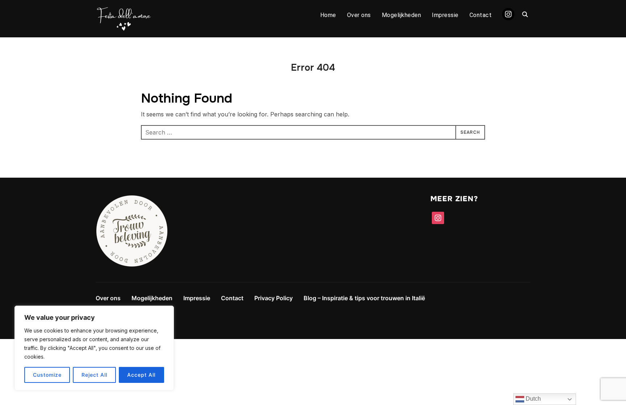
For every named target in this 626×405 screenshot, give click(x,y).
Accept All (141, 375)
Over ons (359, 15)
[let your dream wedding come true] (132, 199)
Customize (47, 375)
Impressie (445, 15)
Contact (481, 15)
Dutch (532, 399)
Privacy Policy (273, 298)
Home (328, 15)
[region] (94, 348)
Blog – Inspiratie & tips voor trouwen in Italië (364, 298)
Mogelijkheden (401, 15)
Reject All (94, 375)
